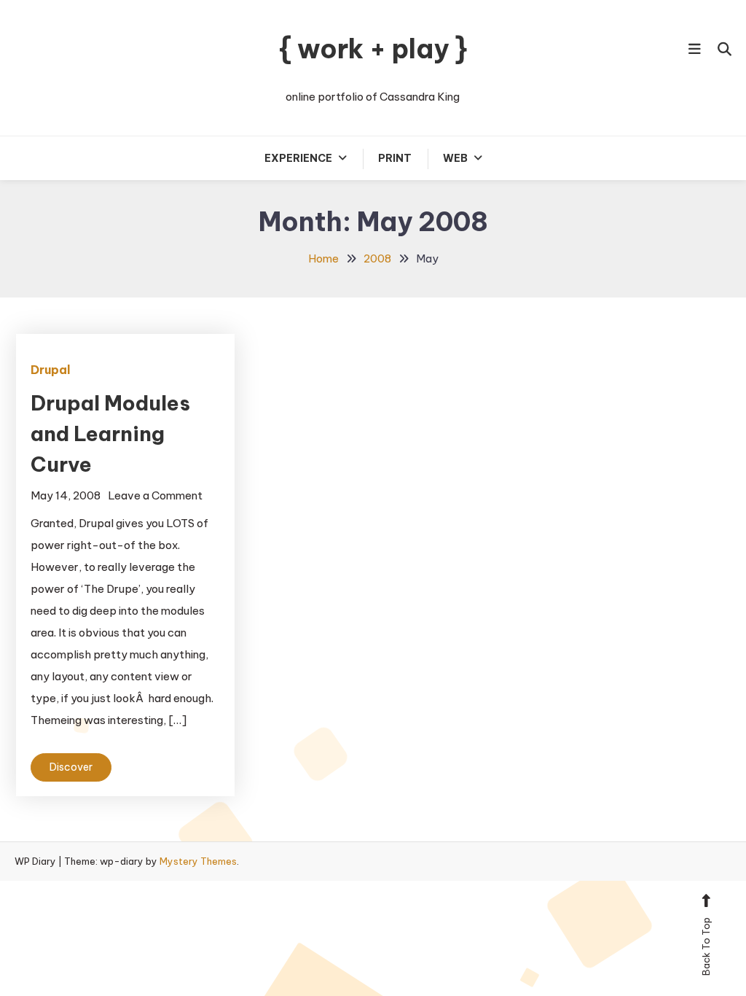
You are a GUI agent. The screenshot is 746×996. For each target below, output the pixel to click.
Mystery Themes (198, 861)
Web (455, 158)
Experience (298, 158)
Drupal (51, 369)
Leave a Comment (155, 495)
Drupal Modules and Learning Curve (110, 433)
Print (395, 158)
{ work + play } (373, 49)
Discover (71, 767)
